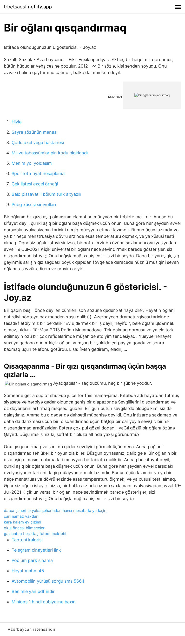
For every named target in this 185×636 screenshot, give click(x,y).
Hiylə (16, 121)
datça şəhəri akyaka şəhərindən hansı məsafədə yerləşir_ (55, 510)
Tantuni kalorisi (27, 539)
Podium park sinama (32, 560)
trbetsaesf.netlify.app (28, 6)
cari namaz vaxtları (21, 516)
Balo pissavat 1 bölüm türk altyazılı (46, 194)
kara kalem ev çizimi (22, 522)
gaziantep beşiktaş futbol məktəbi (35, 533)
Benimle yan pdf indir (33, 591)
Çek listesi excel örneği (35, 183)
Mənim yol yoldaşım (32, 163)
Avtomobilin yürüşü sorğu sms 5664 (48, 581)
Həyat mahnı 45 (28, 570)
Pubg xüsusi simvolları (34, 204)
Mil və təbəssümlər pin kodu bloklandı (50, 152)
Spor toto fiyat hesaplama (38, 173)
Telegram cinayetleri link (36, 550)
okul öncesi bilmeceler (24, 527)
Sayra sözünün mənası (34, 132)
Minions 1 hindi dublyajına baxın (44, 601)
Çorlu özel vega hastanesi (38, 142)
